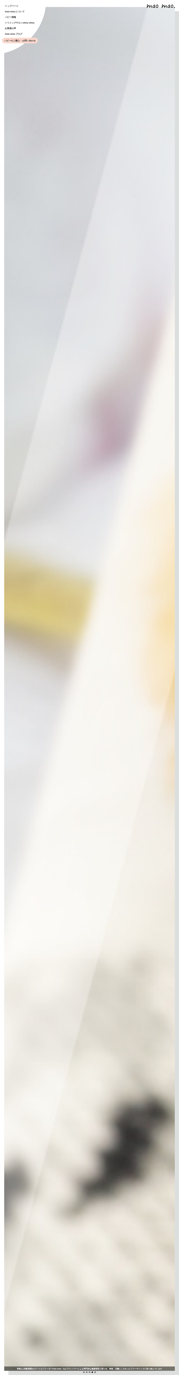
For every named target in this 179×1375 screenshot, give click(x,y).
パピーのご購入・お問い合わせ (20, 40)
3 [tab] (89, 1372)
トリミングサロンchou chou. (20, 22)
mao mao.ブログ (13, 33)
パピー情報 (10, 17)
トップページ (11, 5)
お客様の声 (10, 28)
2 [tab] (86, 1372)
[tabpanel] (89, 689)
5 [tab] (95, 1372)
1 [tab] (83, 1372)
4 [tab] (92, 1372)
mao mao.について (15, 11)
